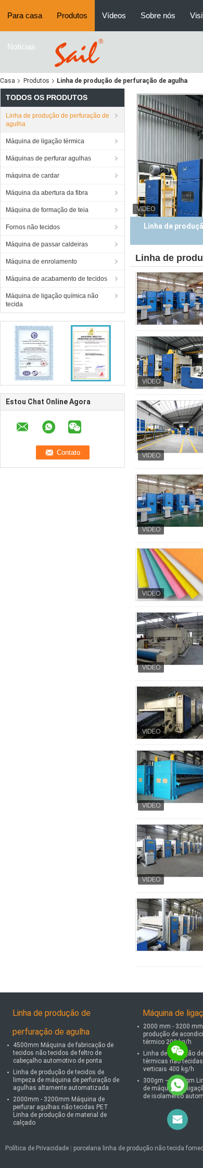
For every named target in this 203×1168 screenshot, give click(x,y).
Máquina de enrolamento (41, 261)
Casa (7, 80)
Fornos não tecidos (33, 227)
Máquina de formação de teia (47, 210)
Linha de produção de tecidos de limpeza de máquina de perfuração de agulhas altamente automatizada (66, 1079)
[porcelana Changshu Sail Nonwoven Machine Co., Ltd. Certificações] (34, 352)
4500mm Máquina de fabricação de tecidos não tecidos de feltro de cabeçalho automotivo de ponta (63, 1052)
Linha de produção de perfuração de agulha (57, 120)
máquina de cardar (32, 175)
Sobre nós (158, 15)
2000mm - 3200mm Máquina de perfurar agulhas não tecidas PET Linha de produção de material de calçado (60, 1111)
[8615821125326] (177, 1085)
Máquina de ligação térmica (45, 141)
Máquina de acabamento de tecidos (56, 278)
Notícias (21, 46)
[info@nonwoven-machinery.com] (177, 1120)
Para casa (24, 15)
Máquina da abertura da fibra (47, 192)
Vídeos (114, 15)
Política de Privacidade (37, 1148)
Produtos (72, 15)
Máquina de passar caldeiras (47, 244)
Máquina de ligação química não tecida (52, 300)
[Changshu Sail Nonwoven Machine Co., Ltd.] (77, 51)
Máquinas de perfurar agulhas (48, 158)
